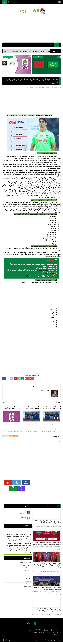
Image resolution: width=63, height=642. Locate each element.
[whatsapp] (3, 640)
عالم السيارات (27, 573)
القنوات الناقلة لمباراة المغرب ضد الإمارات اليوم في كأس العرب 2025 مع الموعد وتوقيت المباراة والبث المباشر (47, 566)
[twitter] (12, 640)
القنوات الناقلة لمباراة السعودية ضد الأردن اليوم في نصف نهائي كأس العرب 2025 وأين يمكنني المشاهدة (47, 543)
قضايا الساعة (28, 576)
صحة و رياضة (28, 570)
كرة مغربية (28, 581)
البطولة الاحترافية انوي (25, 565)
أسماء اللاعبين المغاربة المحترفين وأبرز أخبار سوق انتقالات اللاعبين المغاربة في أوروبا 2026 (16, 69)
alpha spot (57, 424)
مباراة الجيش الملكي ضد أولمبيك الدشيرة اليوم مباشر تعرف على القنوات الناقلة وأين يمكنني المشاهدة (46, 69)
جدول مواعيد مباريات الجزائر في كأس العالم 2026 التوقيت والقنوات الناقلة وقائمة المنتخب (47, 522)
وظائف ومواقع (27, 586)
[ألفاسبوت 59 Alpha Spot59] (31, 11)
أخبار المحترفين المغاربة (25, 562)
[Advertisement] (31, 28)
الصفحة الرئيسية (38, 87)
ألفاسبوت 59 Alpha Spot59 (39, 640)
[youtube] (9, 640)
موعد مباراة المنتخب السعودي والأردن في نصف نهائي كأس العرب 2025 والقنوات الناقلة (47, 588)
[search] (4, 2)
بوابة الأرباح (28, 567)
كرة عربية (28, 578)
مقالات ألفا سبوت (27, 584)
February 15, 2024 (24, 276)
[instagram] (6, 640)
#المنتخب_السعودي (42, 270)
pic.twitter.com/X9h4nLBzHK (44, 274)
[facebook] (15, 640)
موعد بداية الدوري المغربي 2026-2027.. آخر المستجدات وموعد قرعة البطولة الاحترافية (49, 610)
